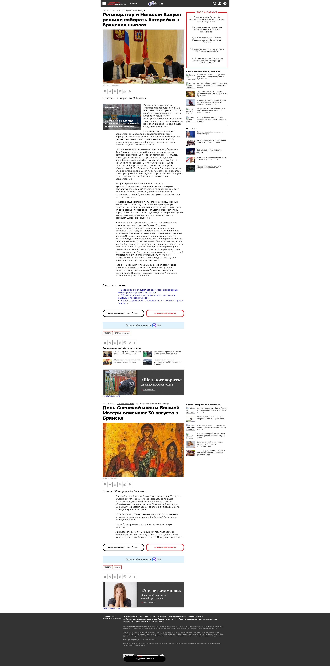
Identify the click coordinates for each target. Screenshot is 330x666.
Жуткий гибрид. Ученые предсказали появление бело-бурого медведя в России (212, 85)
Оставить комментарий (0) (165, 313)
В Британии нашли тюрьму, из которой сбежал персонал (208, 167)
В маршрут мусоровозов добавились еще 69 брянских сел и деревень (167, 362)
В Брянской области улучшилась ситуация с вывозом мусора (127, 361)
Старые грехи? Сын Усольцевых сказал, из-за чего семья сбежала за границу (211, 119)
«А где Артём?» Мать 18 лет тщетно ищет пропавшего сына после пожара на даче (211, 111)
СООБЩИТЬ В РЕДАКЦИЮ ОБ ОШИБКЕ (150, 622)
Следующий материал (145, 659)
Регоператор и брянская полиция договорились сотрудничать (127, 353)
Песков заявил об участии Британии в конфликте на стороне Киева (211, 141)
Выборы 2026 (128, 622)
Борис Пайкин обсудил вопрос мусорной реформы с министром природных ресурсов (148, 291)
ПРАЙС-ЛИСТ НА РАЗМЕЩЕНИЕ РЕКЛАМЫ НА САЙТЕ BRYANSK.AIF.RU (148, 619)
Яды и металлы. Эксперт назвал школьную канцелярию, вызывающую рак (210, 444)
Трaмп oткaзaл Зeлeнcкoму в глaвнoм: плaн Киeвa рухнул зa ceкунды (208, 150)
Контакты (162, 616)
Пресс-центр (150, 616)
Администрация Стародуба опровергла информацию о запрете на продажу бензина (206, 19)
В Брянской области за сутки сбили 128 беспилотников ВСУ (207, 50)
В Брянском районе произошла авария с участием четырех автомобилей (207, 29)
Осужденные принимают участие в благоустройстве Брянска (167, 353)
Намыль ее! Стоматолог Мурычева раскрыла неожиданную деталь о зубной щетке (211, 77)
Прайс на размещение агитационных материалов (196, 619)
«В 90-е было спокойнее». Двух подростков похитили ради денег (210, 418)
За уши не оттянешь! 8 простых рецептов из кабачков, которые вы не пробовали (212, 94)
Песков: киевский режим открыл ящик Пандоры (209, 133)
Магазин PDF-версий (177, 616)
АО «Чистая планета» (111, 85)
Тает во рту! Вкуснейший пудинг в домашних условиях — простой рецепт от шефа (211, 453)
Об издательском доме (132, 616)
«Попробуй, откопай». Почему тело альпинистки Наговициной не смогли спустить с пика (211, 102)
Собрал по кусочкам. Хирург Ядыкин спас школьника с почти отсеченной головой (212, 410)
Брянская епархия (110, 478)
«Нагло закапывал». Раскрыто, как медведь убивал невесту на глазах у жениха (211, 427)
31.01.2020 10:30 (108, 10)
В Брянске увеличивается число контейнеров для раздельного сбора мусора (146, 296)
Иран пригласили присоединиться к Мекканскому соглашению (211, 158)
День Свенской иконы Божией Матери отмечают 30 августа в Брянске (206, 40)
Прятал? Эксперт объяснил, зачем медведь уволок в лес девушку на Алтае (211, 436)
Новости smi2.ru (111, 396)
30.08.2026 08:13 (109, 404)
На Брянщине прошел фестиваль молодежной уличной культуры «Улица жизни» (207, 60)
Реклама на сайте (195, 616)
